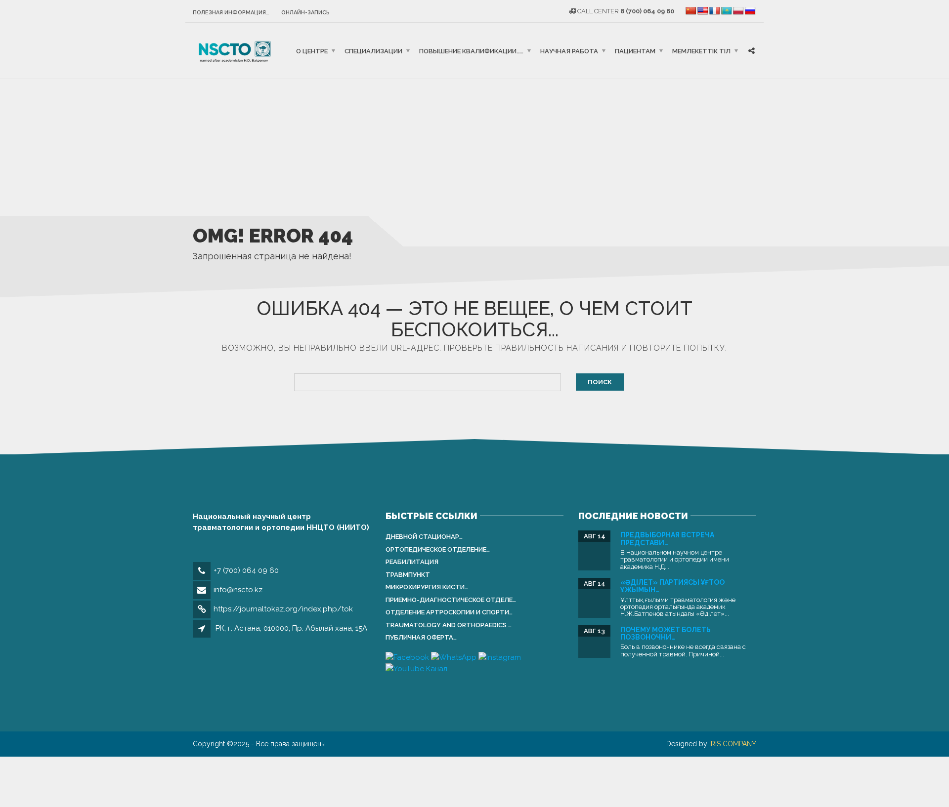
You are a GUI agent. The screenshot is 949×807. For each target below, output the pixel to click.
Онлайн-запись (305, 12)
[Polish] (738, 11)
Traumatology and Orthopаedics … (449, 625)
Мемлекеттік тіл (701, 50)
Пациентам (635, 50)
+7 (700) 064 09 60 (246, 570)
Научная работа (569, 50)
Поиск (600, 382)
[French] (714, 11)
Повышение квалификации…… (471, 50)
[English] (702, 11)
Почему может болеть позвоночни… (665, 633)
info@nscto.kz (238, 589)
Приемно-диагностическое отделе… (451, 600)
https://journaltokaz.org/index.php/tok (283, 609)
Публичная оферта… (421, 637)
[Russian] (750, 11)
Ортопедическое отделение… (438, 549)
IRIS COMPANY (732, 744)
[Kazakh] (726, 11)
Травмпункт (408, 574)
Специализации (373, 50)
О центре (312, 50)
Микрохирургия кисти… (427, 587)
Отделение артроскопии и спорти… (449, 612)
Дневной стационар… (424, 536)
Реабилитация (412, 561)
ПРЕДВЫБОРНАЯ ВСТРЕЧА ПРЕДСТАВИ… (667, 538)
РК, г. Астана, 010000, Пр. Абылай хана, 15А (291, 628)
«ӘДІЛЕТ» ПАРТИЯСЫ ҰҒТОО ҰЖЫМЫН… (672, 586)
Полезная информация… (231, 12)
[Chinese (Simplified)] (691, 11)
